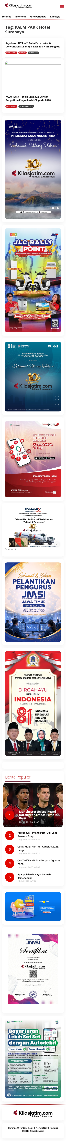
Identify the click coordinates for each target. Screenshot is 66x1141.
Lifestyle (22, 53)
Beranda (12, 1128)
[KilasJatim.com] (18, 5)
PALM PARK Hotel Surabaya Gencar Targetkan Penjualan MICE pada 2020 (28, 98)
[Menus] (62, 6)
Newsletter (41, 1128)
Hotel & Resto (11, 53)
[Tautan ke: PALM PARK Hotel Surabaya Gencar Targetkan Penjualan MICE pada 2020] (33, 77)
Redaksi (54, 1128)
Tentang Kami (26, 1128)
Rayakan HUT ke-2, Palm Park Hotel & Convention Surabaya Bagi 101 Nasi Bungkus (32, 44)
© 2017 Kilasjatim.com (33, 1131)
